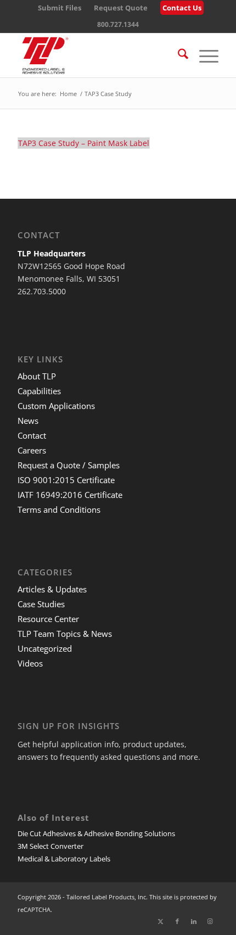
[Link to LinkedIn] (194, 921)
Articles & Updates (52, 589)
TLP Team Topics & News (65, 633)
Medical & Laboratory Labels (64, 859)
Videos (30, 663)
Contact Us (181, 8)
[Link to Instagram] (210, 921)
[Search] (177, 55)
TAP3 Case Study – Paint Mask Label (83, 143)
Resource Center (48, 618)
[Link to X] (161, 921)
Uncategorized (45, 648)
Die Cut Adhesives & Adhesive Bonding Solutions (96, 833)
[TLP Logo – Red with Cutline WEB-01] (98, 55)
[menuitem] (59, 8)
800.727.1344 (118, 24)
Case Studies (41, 603)
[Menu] (203, 55)
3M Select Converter (50, 846)
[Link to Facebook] (177, 921)
